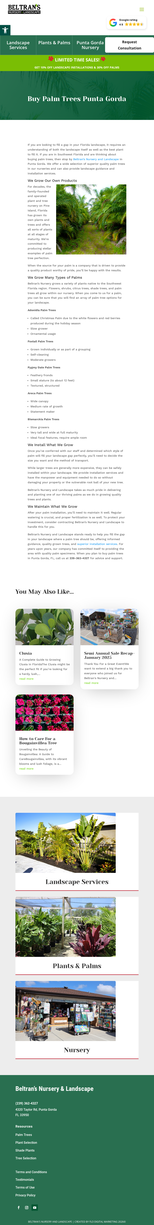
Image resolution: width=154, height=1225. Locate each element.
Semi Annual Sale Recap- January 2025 (109, 655)
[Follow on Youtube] (34, 1207)
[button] (5, 30)
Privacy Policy (25, 1195)
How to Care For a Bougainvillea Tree (38, 741)
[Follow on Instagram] (26, 1207)
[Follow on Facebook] (18, 1207)
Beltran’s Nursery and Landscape (96, 159)
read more (26, 678)
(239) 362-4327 (26, 1103)
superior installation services (97, 544)
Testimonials (24, 1180)
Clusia (25, 653)
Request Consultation (129, 44)
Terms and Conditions (31, 1172)
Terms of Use (25, 1187)
